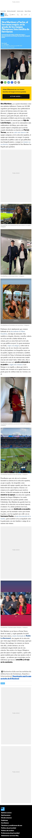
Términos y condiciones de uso (11, 825)
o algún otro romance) (16, 364)
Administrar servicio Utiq (9, 835)
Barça (2, 683)
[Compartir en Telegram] (8, 82)
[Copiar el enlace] (19, 82)
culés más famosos (20, 132)
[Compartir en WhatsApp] (5, 82)
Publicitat (4, 820)
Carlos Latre (20, 11)
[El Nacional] (2, 14)
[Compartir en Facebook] (12, 82)
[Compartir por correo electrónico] (15, 82)
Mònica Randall (11, 11)
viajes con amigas (13, 345)
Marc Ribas (28, 11)
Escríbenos (5, 823)
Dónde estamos (6, 817)
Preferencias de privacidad (10, 833)
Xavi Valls (3, 11)
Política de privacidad (8, 828)
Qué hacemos (5, 815)
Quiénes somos (6, 812)
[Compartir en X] (2, 82)
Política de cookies (7, 830)
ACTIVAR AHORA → (16, 96)
